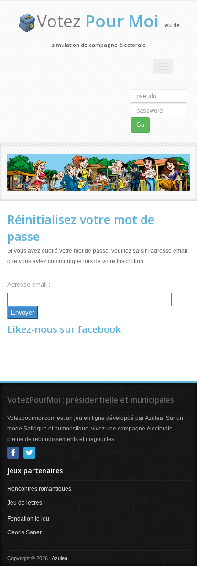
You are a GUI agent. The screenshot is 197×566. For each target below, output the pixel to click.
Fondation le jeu (28, 518)
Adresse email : (29, 284)
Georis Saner (24, 532)
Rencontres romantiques (39, 489)
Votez (98, 21)
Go (140, 124)
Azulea (59, 558)
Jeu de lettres (24, 502)
